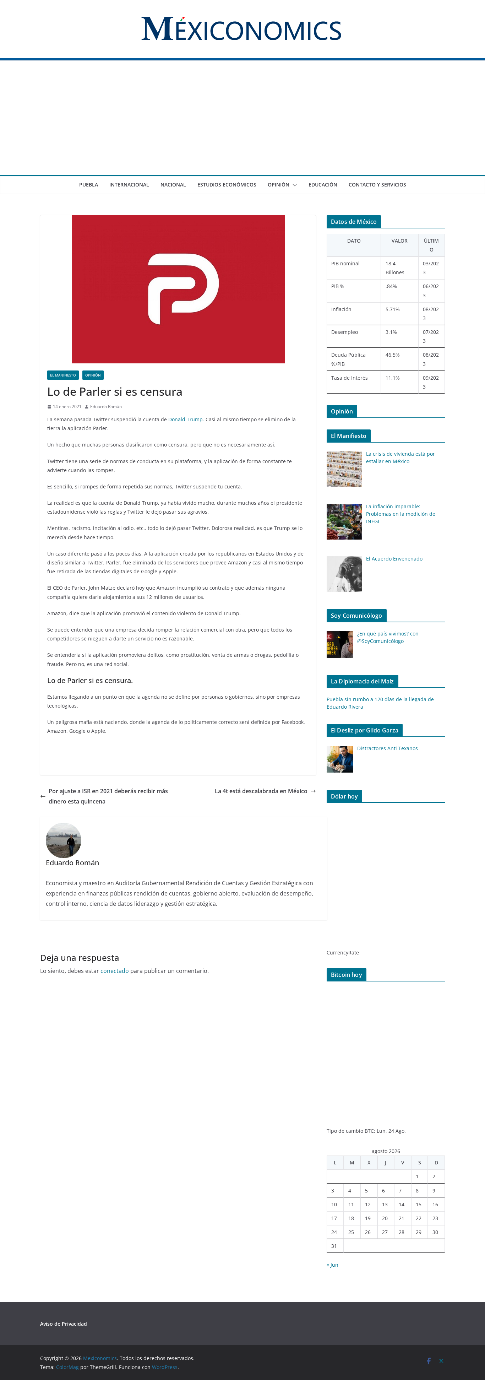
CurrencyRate (343, 952)
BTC (369, 1130)
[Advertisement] (242, 121)
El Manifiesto (63, 375)
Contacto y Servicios (377, 184)
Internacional (129, 184)
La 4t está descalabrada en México (261, 791)
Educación (323, 184)
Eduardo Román (106, 407)
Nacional (173, 184)
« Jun (332, 1264)
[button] (293, 185)
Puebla (88, 184)
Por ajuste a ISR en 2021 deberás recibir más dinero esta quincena (108, 796)
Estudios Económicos (226, 184)
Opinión (278, 184)
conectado (114, 971)
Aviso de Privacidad (63, 1323)
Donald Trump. (186, 419)
